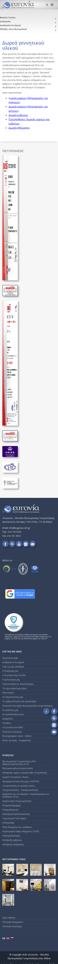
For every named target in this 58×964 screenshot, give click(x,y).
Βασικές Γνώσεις (7, 17)
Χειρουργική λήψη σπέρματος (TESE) (20, 831)
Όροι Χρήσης (8, 917)
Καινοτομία (8, 692)
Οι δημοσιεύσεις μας (12, 696)
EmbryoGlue (8, 822)
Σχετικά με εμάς (10, 657)
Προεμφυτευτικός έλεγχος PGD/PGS (20, 781)
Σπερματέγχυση (10, 809)
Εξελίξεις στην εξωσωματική (13, 29)
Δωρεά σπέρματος (19, 128)
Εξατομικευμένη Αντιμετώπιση (17, 768)
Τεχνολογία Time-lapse (14, 818)
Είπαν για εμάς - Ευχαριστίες (16, 740)
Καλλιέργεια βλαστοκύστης (16, 813)
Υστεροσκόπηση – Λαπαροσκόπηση (20, 789)
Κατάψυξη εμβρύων (12, 840)
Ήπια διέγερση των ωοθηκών (17, 827)
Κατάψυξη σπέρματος (13, 844)
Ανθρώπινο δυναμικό (13, 662)
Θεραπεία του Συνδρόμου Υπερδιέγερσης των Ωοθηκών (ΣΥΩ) (25, 795)
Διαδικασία (5, 21)
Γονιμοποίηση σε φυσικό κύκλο (18, 785)
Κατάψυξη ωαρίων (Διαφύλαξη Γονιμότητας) (24, 772)
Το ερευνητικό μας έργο (14, 688)
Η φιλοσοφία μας (11, 679)
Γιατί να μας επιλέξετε (13, 666)
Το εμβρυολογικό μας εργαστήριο (19, 701)
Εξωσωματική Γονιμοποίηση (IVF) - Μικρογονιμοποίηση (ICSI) (19, 762)
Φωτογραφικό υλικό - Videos (17, 735)
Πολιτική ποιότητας (12, 731)
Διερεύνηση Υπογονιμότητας (16, 801)
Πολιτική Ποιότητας (12, 926)
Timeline (6, 722)
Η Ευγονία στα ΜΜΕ (12, 727)
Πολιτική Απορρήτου (12, 921)
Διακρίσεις (7, 718)
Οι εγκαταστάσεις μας (13, 714)
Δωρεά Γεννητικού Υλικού (15, 776)
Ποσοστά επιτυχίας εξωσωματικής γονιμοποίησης (27, 705)
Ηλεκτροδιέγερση (11, 835)
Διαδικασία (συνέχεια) (10, 25)
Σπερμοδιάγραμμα (11, 805)
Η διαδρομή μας (10, 670)
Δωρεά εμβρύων (18, 115)
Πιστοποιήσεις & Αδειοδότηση (17, 683)
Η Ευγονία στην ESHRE (14, 675)
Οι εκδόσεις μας (10, 710)
